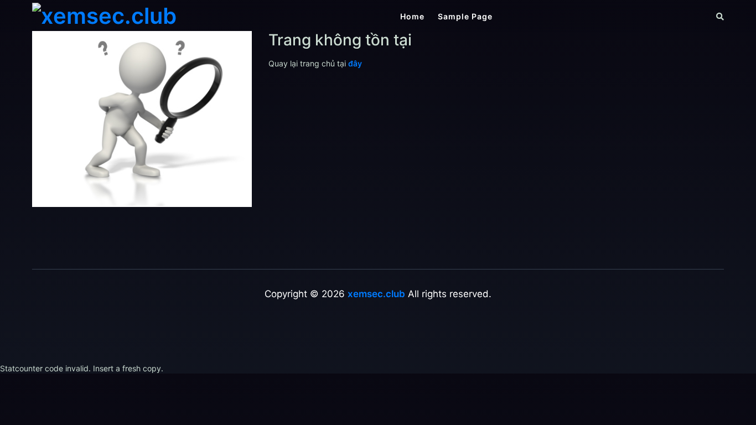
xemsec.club (376, 293)
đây (355, 63)
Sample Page (465, 16)
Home (412, 16)
